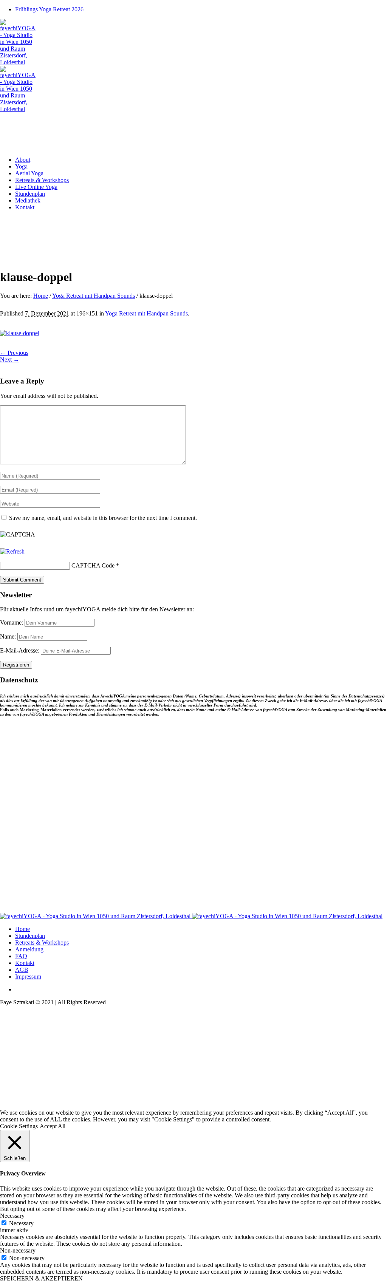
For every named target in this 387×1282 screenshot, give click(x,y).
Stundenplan (30, 936)
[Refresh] (12, 551)
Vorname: (12, 622)
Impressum (28, 976)
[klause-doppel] (19, 333)
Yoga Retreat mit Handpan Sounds (93, 295)
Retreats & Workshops (42, 942)
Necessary (21, 1223)
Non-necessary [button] (18, 1250)
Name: (8, 636)
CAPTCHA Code (93, 565)
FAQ (21, 956)
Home (40, 295)
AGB (21, 970)
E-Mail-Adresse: (20, 650)
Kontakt (24, 963)
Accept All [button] (52, 1126)
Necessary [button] (12, 1215)
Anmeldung (29, 949)
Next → (9, 359)
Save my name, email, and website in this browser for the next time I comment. (103, 518)
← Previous (14, 352)
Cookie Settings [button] (19, 1126)
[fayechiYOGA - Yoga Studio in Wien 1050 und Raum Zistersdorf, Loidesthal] (191, 916)
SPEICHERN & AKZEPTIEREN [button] (41, 1278)
